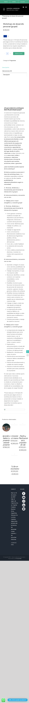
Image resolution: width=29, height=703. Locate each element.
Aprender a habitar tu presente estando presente (6, 440)
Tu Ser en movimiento (14, 467)
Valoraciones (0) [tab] (7, 71)
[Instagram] (23, 501)
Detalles (4, 430)
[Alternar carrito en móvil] (23, 7)
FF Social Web (18, 607)
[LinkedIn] (23, 505)
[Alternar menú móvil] (26, 7)
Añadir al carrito (18, 53)
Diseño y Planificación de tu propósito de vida (23, 440)
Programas (13, 60)
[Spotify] (23, 509)
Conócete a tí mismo (14, 437)
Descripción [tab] (5, 67)
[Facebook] (23, 493)
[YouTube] (23, 497)
